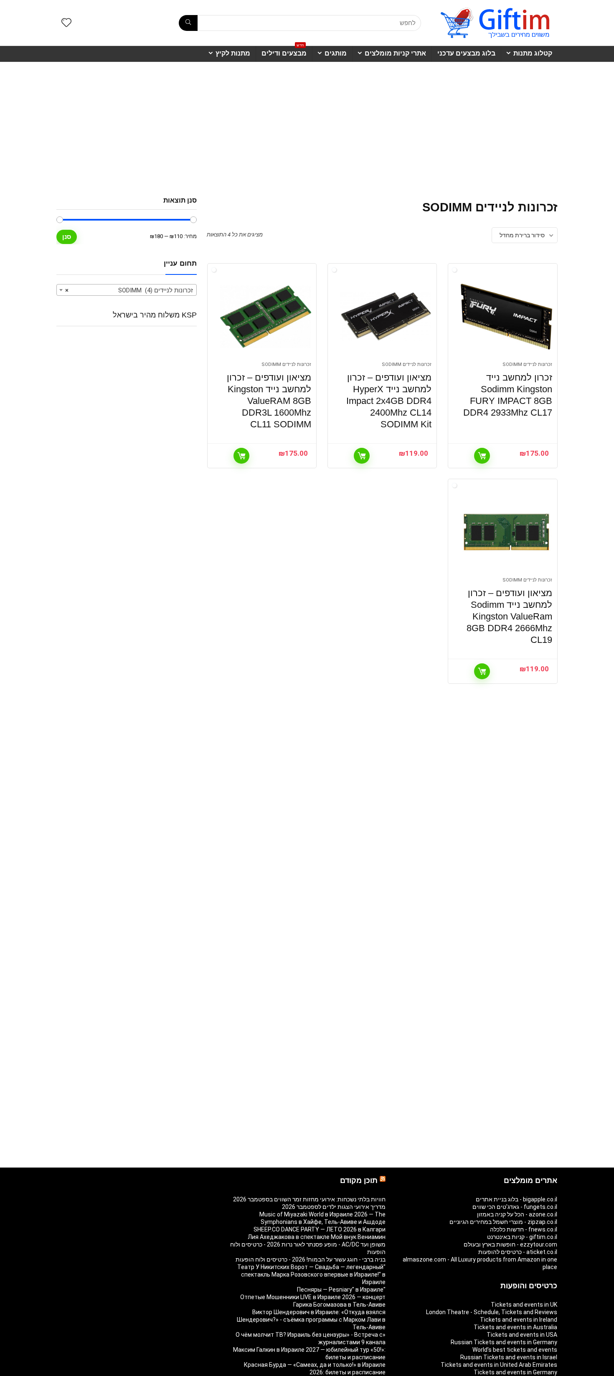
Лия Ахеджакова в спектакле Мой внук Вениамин (317, 1237)
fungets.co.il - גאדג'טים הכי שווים (514, 1206)
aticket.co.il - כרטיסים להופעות (517, 1252)
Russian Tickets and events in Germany (504, 1342)
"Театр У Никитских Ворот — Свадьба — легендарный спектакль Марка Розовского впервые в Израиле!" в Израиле (311, 1274)
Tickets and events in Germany (515, 1372)
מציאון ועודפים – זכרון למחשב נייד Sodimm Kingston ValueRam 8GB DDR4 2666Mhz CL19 (509, 616)
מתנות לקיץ (233, 53)
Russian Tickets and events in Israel (508, 1357)
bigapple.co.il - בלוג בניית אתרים (516, 1199)
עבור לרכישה (482, 456)
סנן (66, 236)
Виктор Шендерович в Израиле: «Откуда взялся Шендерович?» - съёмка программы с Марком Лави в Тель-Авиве (311, 1319)
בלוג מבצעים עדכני (466, 53)
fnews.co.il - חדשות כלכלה (523, 1229)
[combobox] (126, 290)
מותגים (336, 53)
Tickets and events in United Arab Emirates (499, 1364)
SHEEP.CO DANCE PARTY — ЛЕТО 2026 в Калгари (320, 1229)
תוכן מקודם (359, 1180)
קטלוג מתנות (532, 53)
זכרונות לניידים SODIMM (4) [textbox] (129, 290)
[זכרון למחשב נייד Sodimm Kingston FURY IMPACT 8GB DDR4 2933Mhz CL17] (506, 316)
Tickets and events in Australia (515, 1327)
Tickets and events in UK (524, 1304)
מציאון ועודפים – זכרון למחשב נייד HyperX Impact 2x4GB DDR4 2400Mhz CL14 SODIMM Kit (388, 400)
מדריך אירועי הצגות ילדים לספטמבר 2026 (334, 1206)
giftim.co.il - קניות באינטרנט (522, 1237)
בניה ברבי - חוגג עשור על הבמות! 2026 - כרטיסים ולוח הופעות (311, 1259)
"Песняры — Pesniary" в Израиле (341, 1289)
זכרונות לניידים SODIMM (527, 364)
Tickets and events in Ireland (518, 1319)
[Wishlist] (66, 23)
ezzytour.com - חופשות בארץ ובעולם (510, 1244)
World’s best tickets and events (514, 1349)
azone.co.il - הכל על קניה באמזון (517, 1214)
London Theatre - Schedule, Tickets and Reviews (491, 1312)
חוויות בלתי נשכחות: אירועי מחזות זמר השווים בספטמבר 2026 (309, 1199)
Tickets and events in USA (522, 1334)
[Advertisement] (307, 124)
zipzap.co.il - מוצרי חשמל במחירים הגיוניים (503, 1222)
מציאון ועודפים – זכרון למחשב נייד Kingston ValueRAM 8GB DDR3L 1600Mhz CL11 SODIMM (269, 400)
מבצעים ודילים (284, 51)
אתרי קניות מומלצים (395, 53)
